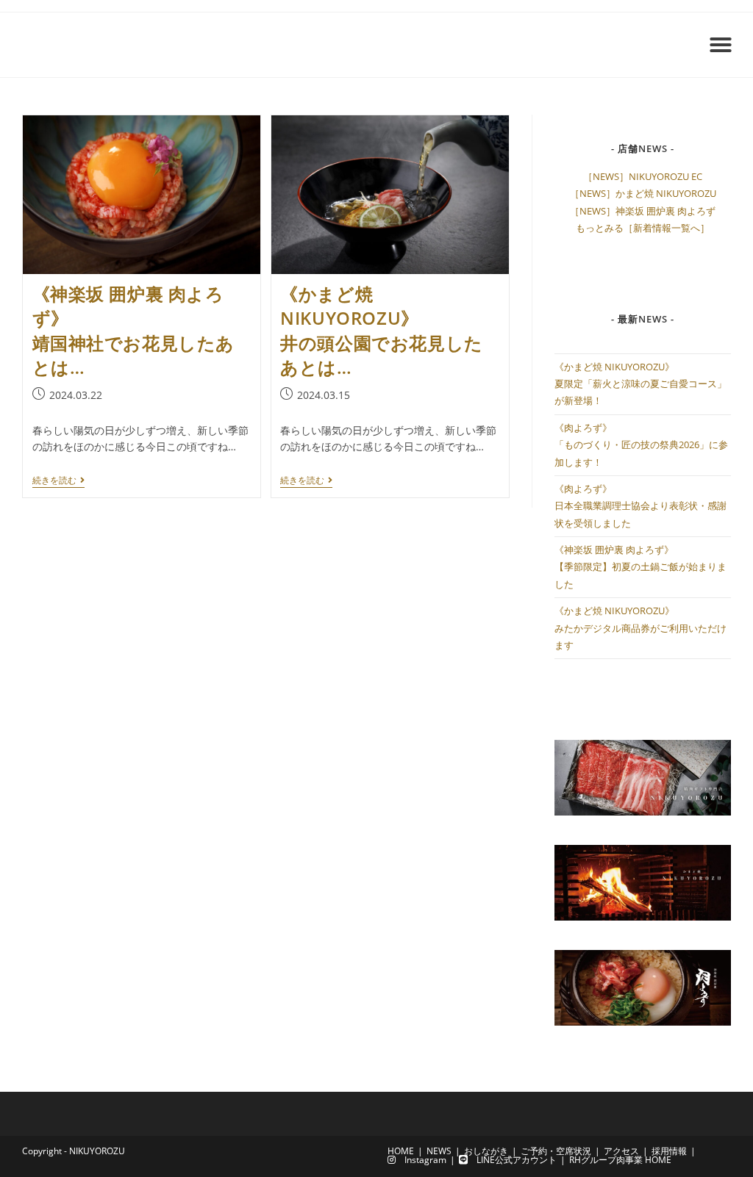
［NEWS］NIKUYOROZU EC (642, 176)
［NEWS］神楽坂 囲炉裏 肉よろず (642, 210)
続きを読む (58, 480)
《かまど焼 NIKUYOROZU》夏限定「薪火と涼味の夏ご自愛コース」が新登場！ (640, 384)
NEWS (439, 1151)
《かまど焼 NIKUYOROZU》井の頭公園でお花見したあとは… (381, 330)
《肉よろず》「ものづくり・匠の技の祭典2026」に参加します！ (641, 445)
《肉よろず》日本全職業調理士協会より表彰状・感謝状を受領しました (640, 506)
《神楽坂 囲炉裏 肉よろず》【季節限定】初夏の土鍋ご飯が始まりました (640, 567)
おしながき (486, 1151)
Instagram (421, 1159)
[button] (720, 44)
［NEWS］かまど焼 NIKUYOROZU (643, 193)
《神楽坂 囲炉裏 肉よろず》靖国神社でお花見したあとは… (133, 330)
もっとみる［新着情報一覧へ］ (643, 227)
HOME (401, 1151)
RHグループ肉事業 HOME (620, 1159)
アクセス (621, 1151)
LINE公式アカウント (512, 1159)
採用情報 (669, 1151)
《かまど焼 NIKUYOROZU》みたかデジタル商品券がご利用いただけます (640, 628)
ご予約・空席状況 (556, 1151)
